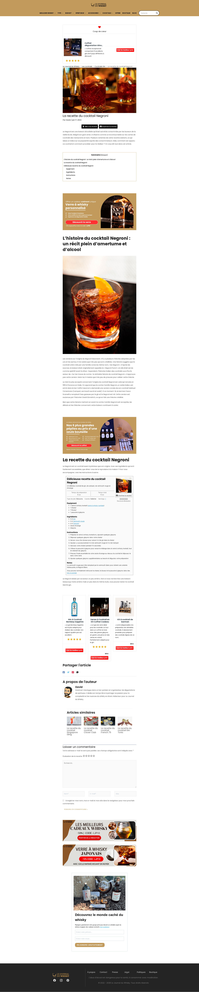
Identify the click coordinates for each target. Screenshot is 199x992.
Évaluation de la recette (72, 756)
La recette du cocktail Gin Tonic (125, 730)
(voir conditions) (104, 927)
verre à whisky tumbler (96, 505)
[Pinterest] (73, 672)
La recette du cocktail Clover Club (91, 730)
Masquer (104, 155)
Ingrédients (70, 172)
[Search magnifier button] (156, 13)
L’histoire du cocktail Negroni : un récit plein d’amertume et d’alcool (89, 159)
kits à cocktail (71, 573)
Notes (68, 178)
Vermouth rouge (78, 521)
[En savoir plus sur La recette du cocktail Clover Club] (91, 721)
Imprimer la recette (109, 126)
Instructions (70, 175)
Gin (74, 519)
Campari (76, 523)
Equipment (70, 169)
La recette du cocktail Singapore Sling (74, 731)
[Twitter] (68, 672)
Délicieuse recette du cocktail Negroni (78, 166)
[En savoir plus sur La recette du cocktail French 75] (108, 721)
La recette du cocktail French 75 (108, 730)
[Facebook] (64, 672)
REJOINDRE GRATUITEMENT (90, 945)
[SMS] (77, 672)
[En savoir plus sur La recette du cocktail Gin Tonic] (125, 721)
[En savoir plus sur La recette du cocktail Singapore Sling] (74, 721)
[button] (54, 13)
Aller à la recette (90, 126)
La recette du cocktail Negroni (75, 162)
